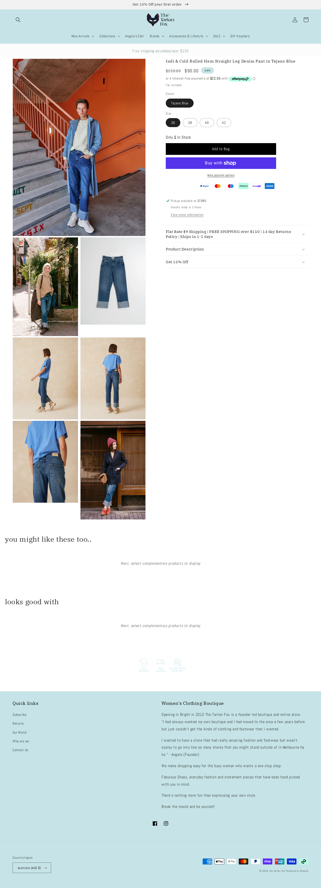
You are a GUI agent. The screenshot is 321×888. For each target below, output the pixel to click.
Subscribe (19, 714)
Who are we (21, 741)
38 (190, 122)
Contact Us (20, 750)
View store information (187, 215)
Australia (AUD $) (29, 868)
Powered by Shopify (297, 870)
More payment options (220, 175)
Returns (18, 723)
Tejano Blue (179, 103)
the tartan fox (277, 870)
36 (173, 122)
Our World (19, 732)
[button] (18, 19)
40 (207, 122)
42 (224, 122)
